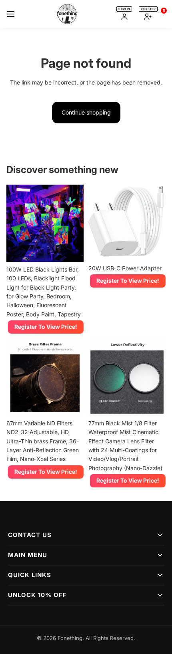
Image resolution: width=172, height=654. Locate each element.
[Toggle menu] (11, 14)
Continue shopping (86, 112)
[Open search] (109, 14)
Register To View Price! (44, 326)
